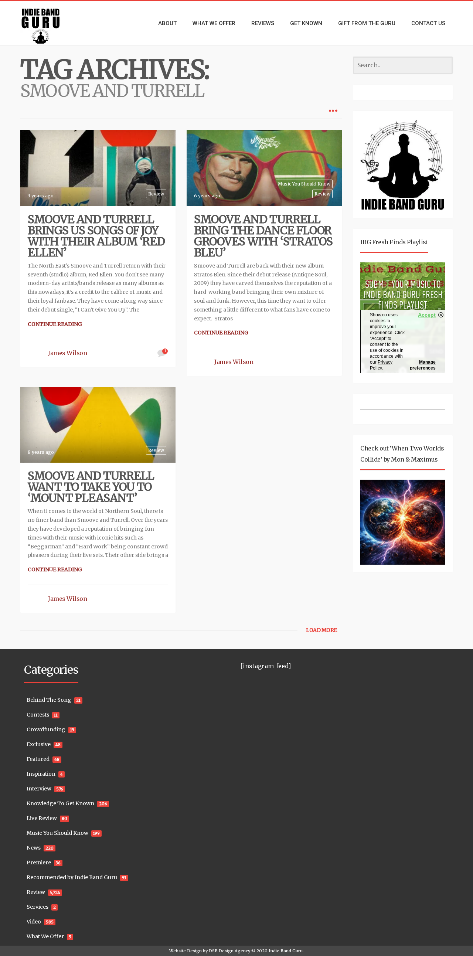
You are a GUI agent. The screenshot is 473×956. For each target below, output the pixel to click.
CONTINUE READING (55, 324)
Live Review (42, 818)
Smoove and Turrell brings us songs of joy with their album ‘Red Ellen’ (96, 235)
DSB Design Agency (229, 950)
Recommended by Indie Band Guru (72, 877)
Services (37, 907)
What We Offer (45, 936)
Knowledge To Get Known (60, 803)
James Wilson (67, 353)
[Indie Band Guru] (51, 23)
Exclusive (39, 744)
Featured (38, 759)
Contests (38, 714)
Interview (39, 788)
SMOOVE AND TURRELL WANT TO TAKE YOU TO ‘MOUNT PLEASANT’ (91, 487)
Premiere (39, 862)
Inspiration (41, 773)
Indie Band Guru (286, 950)
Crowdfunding (46, 729)
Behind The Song (49, 700)
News (34, 847)
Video (34, 921)
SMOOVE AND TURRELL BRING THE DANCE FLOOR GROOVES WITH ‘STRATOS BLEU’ (263, 235)
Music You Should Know (304, 184)
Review (156, 194)
